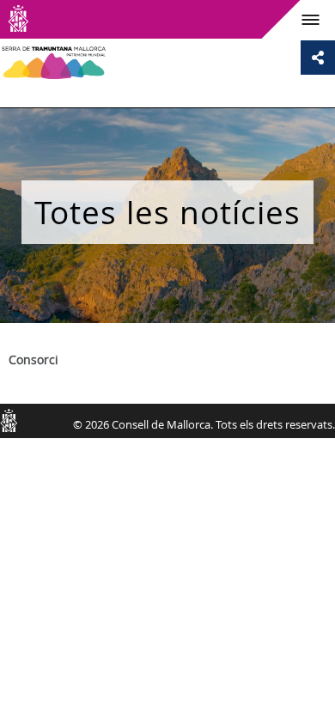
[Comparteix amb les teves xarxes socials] (318, 57)
